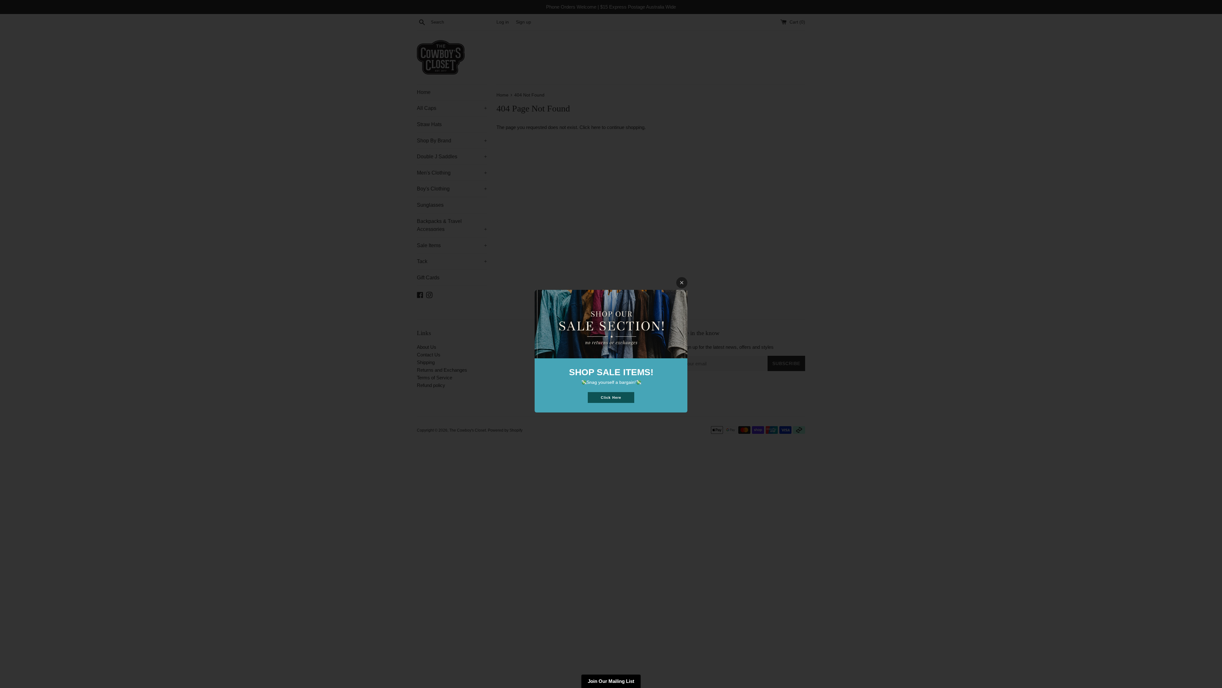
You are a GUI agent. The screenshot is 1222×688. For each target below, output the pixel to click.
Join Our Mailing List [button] (611, 681)
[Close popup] (681, 282)
